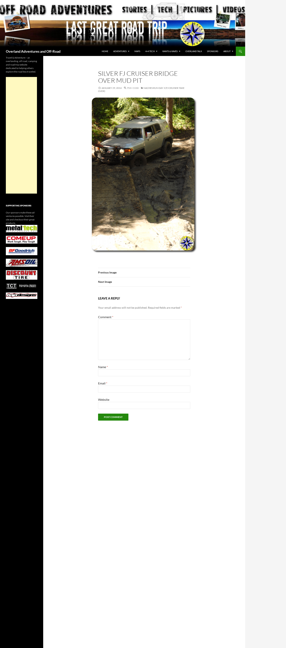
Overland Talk (193, 51)
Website (103, 399)
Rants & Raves (170, 51)
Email (102, 383)
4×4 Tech (150, 51)
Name (103, 367)
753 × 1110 (133, 87)
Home (105, 51)
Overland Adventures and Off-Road (33, 51)
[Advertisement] (21, 135)
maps (137, 51)
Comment (105, 317)
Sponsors (212, 51)
